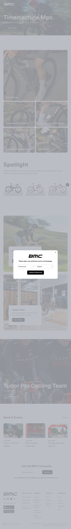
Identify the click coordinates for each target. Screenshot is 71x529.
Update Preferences (35, 272)
